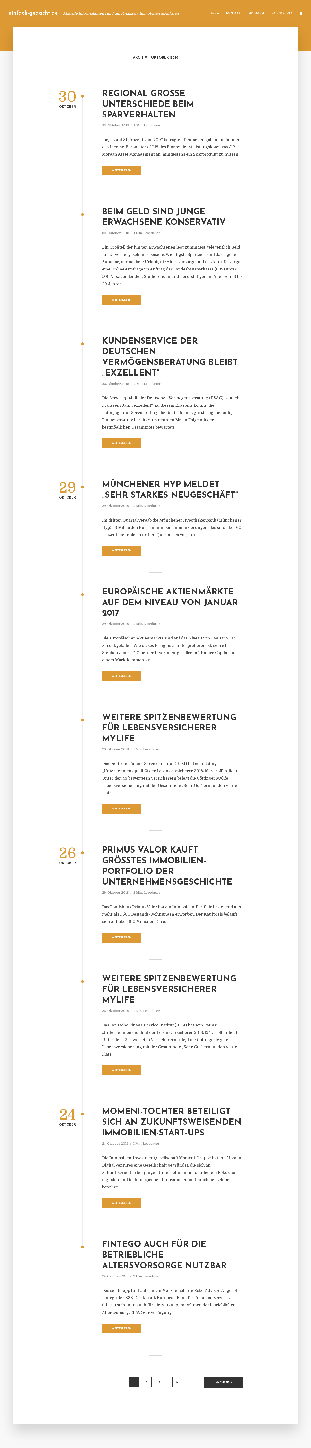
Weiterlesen (121, 170)
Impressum (255, 13)
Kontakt (233, 13)
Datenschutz (281, 13)
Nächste (222, 1382)
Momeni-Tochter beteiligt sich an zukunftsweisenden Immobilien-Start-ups (171, 1123)
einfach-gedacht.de (33, 13)
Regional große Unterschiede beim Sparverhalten (148, 105)
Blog (215, 13)
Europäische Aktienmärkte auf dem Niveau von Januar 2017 (170, 603)
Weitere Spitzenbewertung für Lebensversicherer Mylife (169, 729)
